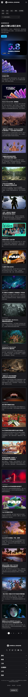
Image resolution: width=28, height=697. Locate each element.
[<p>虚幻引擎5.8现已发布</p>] (14, 39)
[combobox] (11, 17)
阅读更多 (4, 36)
